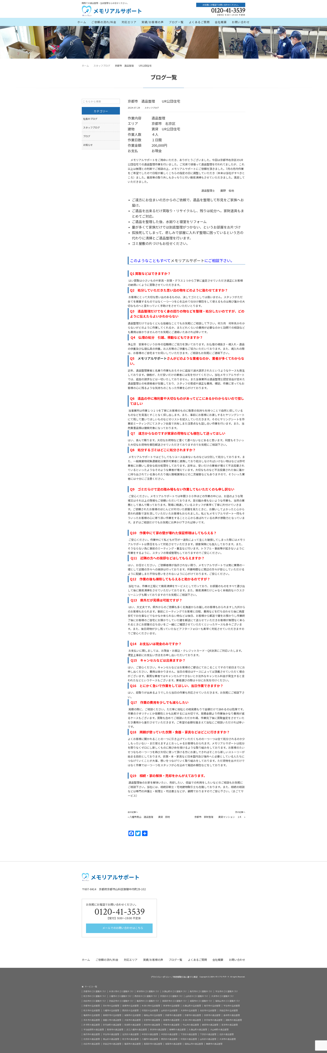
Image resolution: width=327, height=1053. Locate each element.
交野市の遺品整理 (152, 1020)
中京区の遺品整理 (150, 1034)
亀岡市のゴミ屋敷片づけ (148, 1001)
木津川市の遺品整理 (192, 1020)
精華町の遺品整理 (177, 1029)
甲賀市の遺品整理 (171, 1025)
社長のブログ (90, 118)
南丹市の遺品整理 (91, 1034)
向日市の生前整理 (208, 1010)
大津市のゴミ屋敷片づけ (222, 996)
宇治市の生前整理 (231, 1006)
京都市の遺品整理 (173, 1015)
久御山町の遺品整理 (198, 1029)
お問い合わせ (241, 22)
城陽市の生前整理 (132, 1015)
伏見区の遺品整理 (189, 1039)
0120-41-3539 (228, 10)
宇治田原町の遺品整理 (93, 1029)
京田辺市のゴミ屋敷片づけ (121, 1001)
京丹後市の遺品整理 (213, 1020)
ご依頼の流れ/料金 (103, 22)
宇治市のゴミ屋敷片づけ (226, 991)
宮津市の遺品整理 (229, 1025)
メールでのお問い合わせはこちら (122, 928)
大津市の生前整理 (189, 1010)
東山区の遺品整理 (111, 1039)
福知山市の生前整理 (153, 1015)
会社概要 (221, 22)
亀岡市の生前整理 (91, 1015)
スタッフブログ (152, 107)
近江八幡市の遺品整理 (136, 1029)
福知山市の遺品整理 (194, 1044)
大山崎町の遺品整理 (219, 1029)
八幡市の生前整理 (111, 1010)
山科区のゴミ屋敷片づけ (197, 996)
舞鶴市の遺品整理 (214, 1044)
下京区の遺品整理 (189, 1034)
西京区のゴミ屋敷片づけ (146, 996)
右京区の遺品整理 (91, 1039)
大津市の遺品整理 (227, 1039)
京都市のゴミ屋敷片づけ (94, 991)
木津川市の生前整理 (151, 1006)
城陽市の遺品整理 (173, 1044)
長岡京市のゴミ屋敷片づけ (174, 1001)
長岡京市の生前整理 (112, 1015)
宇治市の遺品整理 (111, 1034)
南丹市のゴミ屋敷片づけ (201, 991)
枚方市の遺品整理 (130, 1039)
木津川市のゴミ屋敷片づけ (121, 991)
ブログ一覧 (176, 22)
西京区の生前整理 (130, 1010)
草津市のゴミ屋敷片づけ (148, 991)
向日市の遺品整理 (91, 1044)
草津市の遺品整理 (158, 1029)
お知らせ (88, 145)
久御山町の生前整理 (192, 1006)
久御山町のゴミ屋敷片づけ (174, 991)
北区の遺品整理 (226, 1034)
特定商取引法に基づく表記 (185, 977)
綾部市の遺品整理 (210, 1025)
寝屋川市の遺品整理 (112, 1020)
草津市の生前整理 (171, 1006)
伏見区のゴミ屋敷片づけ (171, 996)
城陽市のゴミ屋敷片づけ (201, 1001)
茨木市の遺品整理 (91, 1020)
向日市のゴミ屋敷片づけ (94, 1001)
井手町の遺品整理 (91, 1025)
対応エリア (129, 22)
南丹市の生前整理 (212, 1006)
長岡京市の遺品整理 (153, 1044)
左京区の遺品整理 (130, 1034)
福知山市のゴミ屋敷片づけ (227, 1001)
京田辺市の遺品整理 (112, 1044)
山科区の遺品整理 (208, 1039)
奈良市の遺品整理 (212, 1015)
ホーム (81, 22)
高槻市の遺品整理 (171, 1020)
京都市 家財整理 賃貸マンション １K (219, 817)
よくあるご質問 (199, 22)
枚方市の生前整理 (91, 1010)
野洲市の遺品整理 (152, 1025)
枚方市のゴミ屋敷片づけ (94, 996)
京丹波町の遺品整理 (112, 1025)
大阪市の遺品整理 (132, 1020)
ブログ (86, 136)
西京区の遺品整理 (169, 1039)
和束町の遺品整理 (132, 1025)
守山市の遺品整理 (191, 1025)
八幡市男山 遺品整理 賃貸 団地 (150, 817)
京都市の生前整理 (91, 1006)
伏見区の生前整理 (150, 1010)
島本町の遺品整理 (231, 1015)
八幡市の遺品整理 (150, 1039)
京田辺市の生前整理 (228, 1010)
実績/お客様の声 (153, 22)
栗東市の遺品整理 (115, 1029)
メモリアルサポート (187, 260)
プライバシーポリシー (161, 977)
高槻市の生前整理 (130, 1006)
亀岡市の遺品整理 (132, 1044)
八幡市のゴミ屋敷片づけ (120, 996)
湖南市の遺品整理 (233, 1020)
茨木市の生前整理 (111, 1006)
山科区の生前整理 (169, 1010)
